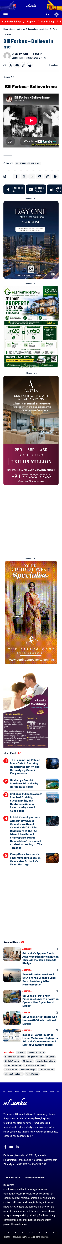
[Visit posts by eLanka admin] (7, 55)
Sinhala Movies (46, 1070)
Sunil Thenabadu (13, 1065)
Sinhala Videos (12, 1061)
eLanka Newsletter (13, 1074)
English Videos (35, 1057)
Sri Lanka (50, 1057)
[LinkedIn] (17, 1147)
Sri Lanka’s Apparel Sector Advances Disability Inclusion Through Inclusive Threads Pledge (40, 958)
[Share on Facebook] (16, 176)
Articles (45, 29)
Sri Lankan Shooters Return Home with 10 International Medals (39, 1020)
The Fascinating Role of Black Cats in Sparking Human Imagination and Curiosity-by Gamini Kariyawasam (25, 767)
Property (31, 21)
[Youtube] (36, 189)
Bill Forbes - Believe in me (27, 163)
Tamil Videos (11, 1070)
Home (5, 29)
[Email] (17, 65)
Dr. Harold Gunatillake (34, 1065)
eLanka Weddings (11, 21)
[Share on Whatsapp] (24, 176)
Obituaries (28, 1061)
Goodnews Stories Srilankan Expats (25, 29)
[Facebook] (14, 189)
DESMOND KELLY (36, 1052)
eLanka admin (22, 54)
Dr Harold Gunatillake (14, 1057)
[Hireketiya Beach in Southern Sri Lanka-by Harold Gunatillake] (52, 784)
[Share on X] (11, 65)
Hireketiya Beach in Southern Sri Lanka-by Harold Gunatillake (24, 783)
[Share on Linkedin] (31, 176)
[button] (6, 14)
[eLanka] (31, 5)
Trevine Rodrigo (28, 1070)
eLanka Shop (47, 21)
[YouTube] (11, 1147)
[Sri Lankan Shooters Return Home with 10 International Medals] (12, 1018)
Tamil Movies (32, 1074)
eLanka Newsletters (46, 1061)
